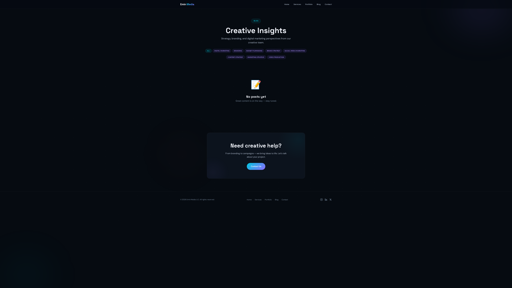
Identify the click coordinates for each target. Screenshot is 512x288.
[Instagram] (321, 199)
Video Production (276, 57)
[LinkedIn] (326, 199)
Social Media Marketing (295, 51)
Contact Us (256, 166)
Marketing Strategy (256, 57)
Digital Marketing (221, 51)
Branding (238, 51)
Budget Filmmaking (254, 51)
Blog (319, 4)
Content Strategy (235, 57)
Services (297, 4)
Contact (328, 4)
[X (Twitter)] (330, 199)
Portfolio (309, 4)
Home (286, 4)
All (208, 51)
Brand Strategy (273, 51)
